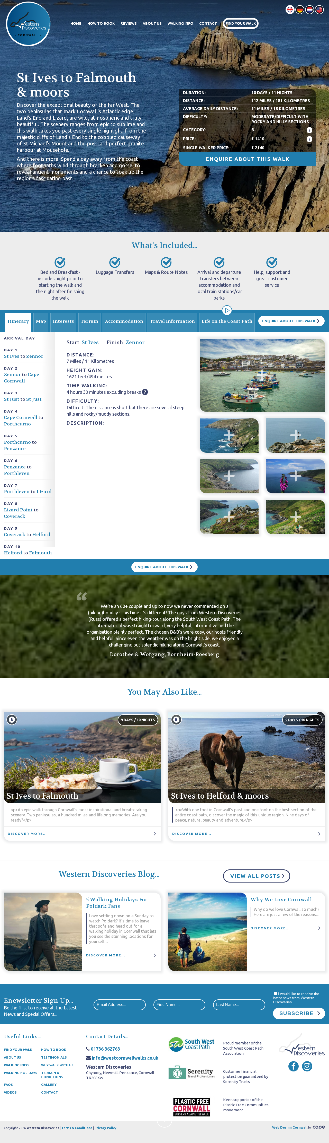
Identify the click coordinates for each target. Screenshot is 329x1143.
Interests (63, 321)
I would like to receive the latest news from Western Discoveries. (296, 998)
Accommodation (124, 321)
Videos (10, 1092)
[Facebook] (293, 1066)
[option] (164, 116)
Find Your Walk (241, 23)
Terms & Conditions (76, 1128)
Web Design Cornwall (289, 1127)
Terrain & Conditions (52, 1075)
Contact (208, 23)
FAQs (8, 1084)
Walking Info (180, 23)
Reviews (129, 23)
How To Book (101, 23)
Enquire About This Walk (248, 159)
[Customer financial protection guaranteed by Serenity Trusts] (191, 1072)
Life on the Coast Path (227, 321)
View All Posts (255, 876)
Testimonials (54, 1057)
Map (41, 321)
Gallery (49, 1084)
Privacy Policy (105, 1128)
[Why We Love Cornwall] (207, 932)
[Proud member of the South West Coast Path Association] (191, 1044)
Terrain (89, 321)
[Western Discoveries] (28, 23)
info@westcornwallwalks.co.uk (125, 1057)
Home (75, 23)
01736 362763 (105, 1048)
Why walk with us (57, 1065)
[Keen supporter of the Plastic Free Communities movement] (191, 1107)
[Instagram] (307, 1066)
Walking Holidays (20, 1073)
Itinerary (18, 321)
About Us (152, 23)
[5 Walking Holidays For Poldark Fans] (43, 932)
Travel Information (172, 321)
